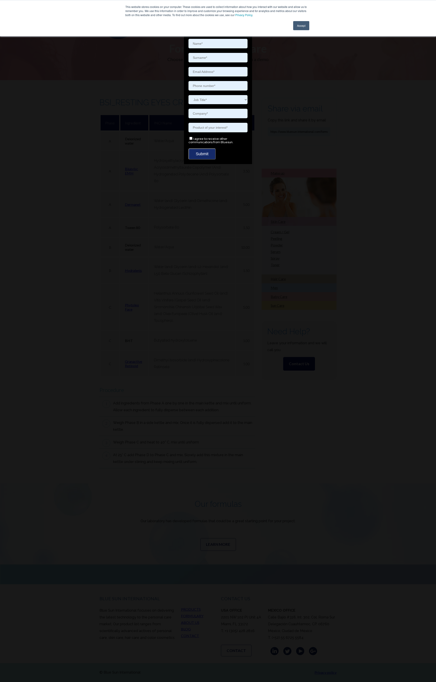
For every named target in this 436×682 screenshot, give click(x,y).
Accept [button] (301, 25)
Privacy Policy (243, 15)
